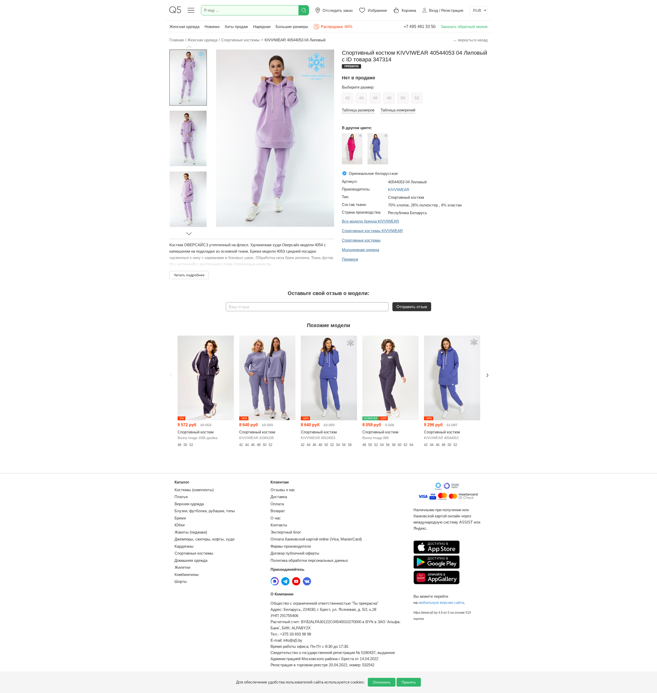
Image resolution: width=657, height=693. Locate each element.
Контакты (278, 525)
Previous (170, 374)
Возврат (277, 511)
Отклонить (381, 682)
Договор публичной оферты (294, 553)
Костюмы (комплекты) (194, 490)
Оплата (277, 504)
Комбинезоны (187, 574)
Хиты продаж (236, 26)
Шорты (181, 581)
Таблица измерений (398, 110)
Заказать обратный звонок (464, 26)
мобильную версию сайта (441, 602)
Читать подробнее (189, 275)
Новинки (212, 26)
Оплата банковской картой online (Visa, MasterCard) (316, 539)
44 (361, 98)
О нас (275, 518)
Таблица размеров (358, 110)
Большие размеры (292, 26)
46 (375, 98)
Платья (181, 497)
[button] (188, 47)
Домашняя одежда (191, 560)
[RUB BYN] (479, 10)
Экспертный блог (285, 532)
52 (416, 98)
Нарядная (261, 26)
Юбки (180, 525)
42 (347, 98)
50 (403, 98)
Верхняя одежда (189, 504)
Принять (409, 682)
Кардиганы (184, 546)
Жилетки (182, 567)
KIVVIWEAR (398, 189)
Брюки (180, 518)
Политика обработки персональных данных (309, 560)
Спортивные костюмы (194, 553)
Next (486, 374)
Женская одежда (184, 26)
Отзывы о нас (282, 490)
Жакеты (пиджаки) (191, 532)
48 (389, 98)
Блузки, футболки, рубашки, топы (205, 511)
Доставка (278, 497)
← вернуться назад (470, 40)
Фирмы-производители (290, 546)
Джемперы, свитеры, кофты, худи (204, 539)
